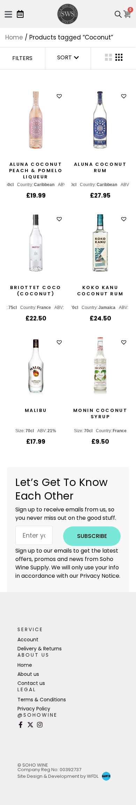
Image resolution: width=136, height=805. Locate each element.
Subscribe (92, 536)
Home (14, 37)
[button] (60, 96)
